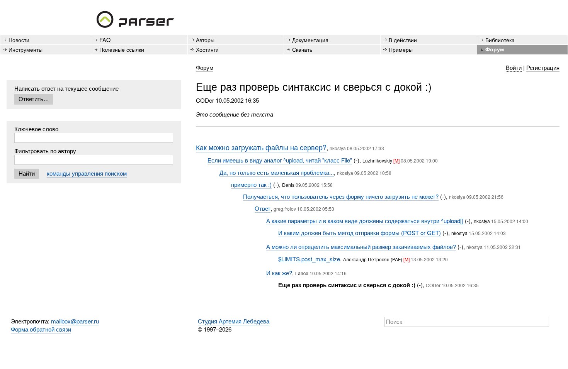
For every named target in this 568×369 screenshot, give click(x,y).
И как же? (279, 273)
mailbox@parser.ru (75, 321)
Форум (494, 49)
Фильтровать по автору (45, 151)
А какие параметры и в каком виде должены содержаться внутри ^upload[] (364, 221)
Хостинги (207, 49)
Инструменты (26, 49)
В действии (403, 40)
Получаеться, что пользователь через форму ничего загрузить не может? (341, 196)
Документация (310, 40)
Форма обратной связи (41, 329)
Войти (514, 67)
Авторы (205, 40)
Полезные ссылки (121, 49)
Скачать (302, 49)
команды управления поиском (87, 173)
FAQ (105, 40)
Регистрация (542, 67)
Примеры (401, 49)
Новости (19, 40)
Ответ (262, 208)
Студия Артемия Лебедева (233, 321)
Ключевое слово (36, 129)
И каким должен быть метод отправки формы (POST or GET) (359, 233)
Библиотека (500, 40)
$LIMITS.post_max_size (309, 259)
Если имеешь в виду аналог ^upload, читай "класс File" (279, 160)
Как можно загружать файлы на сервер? (261, 147)
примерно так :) (251, 184)
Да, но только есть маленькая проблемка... (276, 172)
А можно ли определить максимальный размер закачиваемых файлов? (361, 246)
